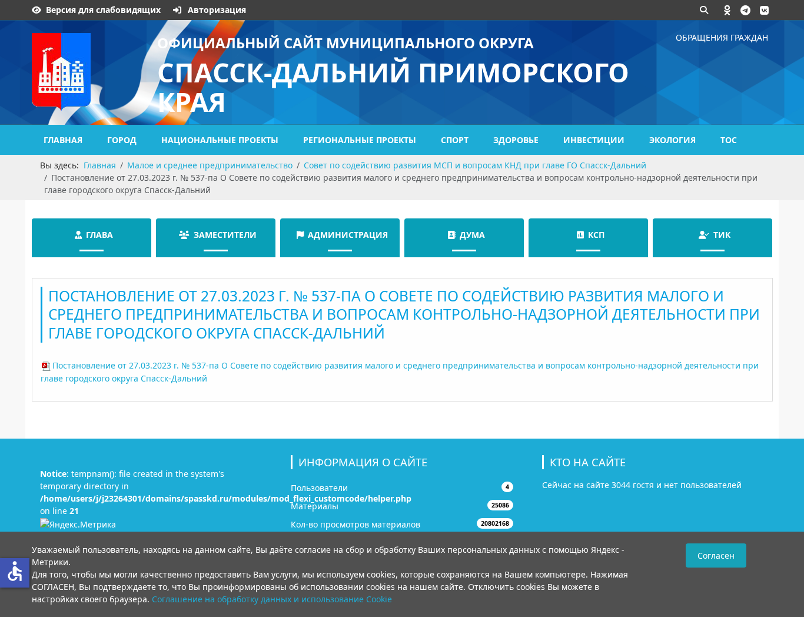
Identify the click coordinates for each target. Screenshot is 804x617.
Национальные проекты (219, 139)
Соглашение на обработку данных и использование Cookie (272, 599)
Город (122, 139)
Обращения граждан (722, 37)
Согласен (716, 555)
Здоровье (516, 139)
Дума (472, 234)
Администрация (348, 234)
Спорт (455, 139)
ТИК (721, 234)
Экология (672, 139)
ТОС (728, 139)
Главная (63, 139)
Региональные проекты (359, 139)
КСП (596, 234)
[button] (727, 10)
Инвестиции (593, 139)
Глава (99, 234)
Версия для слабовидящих (103, 9)
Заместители (225, 234)
